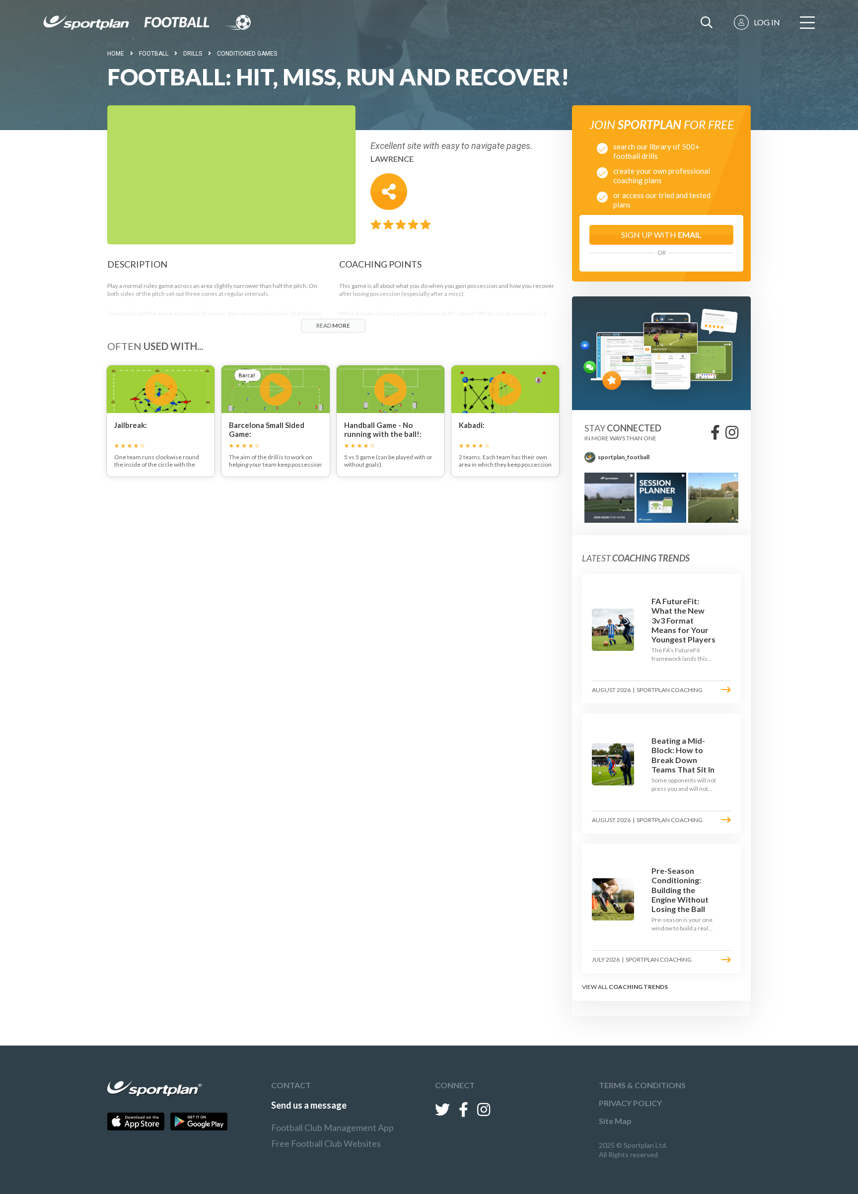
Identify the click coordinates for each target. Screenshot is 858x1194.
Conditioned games (247, 53)
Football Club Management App (332, 1127)
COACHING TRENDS (638, 986)
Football (153, 53)
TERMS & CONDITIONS (642, 1085)
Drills (192, 53)
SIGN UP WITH (661, 234)
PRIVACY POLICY (630, 1103)
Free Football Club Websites (326, 1143)
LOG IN (767, 22)
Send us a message (309, 1105)
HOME (115, 53)
